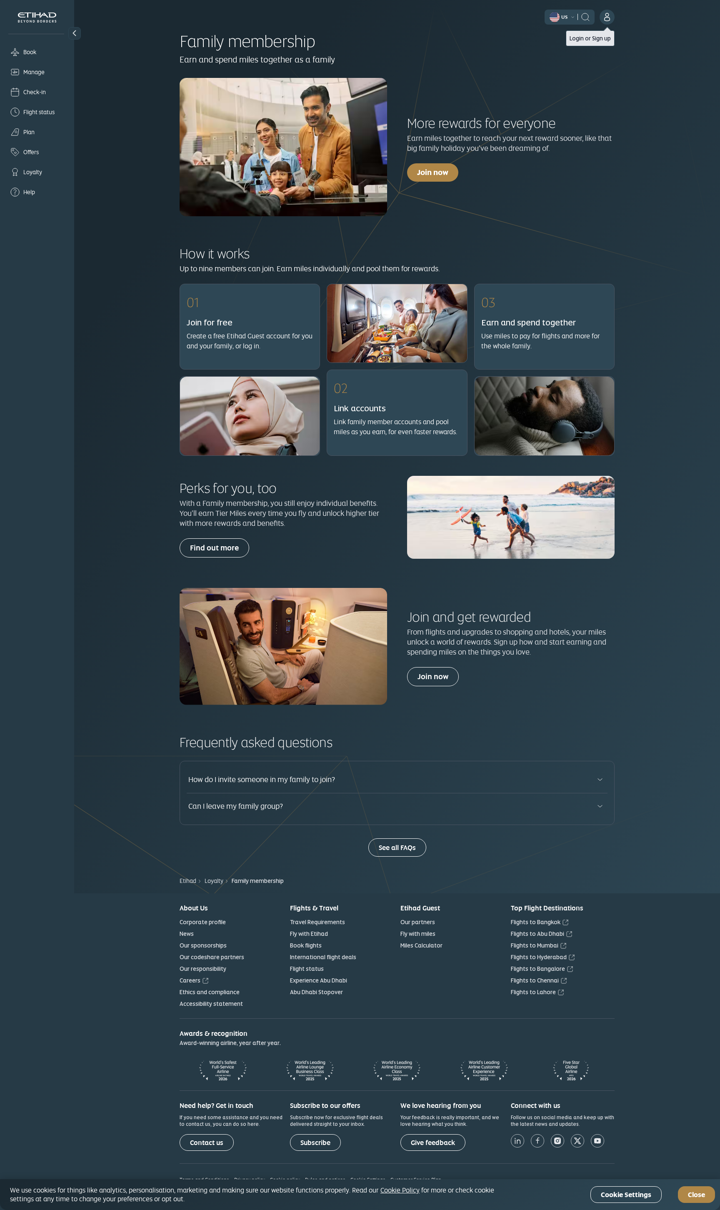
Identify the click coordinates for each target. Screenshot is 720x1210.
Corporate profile (203, 922)
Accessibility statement (211, 1004)
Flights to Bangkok (535, 922)
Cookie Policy (400, 1190)
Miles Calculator (421, 945)
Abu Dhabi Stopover (316, 992)
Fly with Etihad (309, 934)
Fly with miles (417, 934)
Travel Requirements (317, 922)
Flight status (307, 968)
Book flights (306, 945)
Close (696, 1194)
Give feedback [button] (433, 1142)
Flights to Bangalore (538, 968)
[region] (360, 1194)
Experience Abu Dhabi (318, 980)
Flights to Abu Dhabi (537, 934)
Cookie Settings (626, 1194)
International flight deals (323, 957)
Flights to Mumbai (534, 945)
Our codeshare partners (212, 957)
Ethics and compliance (210, 992)
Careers (190, 980)
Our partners (417, 922)
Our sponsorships (203, 945)
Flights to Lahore (533, 992)
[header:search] (585, 16)
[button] (74, 33)
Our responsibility (203, 968)
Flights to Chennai (535, 980)
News (187, 934)
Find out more (214, 547)
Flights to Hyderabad (539, 957)
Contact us (206, 1142)
